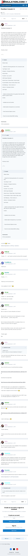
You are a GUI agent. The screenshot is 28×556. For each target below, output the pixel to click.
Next (23, 18)
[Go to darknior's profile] (2, 305)
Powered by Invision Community (14, 554)
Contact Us (11, 552)
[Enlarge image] (6, 243)
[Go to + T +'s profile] (2, 24)
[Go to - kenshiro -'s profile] (2, 131)
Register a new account (14, 521)
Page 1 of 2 (13, 18)
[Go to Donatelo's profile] (2, 471)
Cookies (17, 552)
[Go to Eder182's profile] (2, 273)
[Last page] (26, 19)
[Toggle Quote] (3, 59)
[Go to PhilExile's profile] (2, 252)
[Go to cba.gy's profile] (2, 293)
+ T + (3, 12)
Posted (10, 25)
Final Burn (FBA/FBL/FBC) (15, 13)
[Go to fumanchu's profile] (2, 454)
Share (7, 538)
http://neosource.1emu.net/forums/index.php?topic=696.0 (13, 382)
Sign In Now (14, 530)
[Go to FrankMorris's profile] (2, 263)
